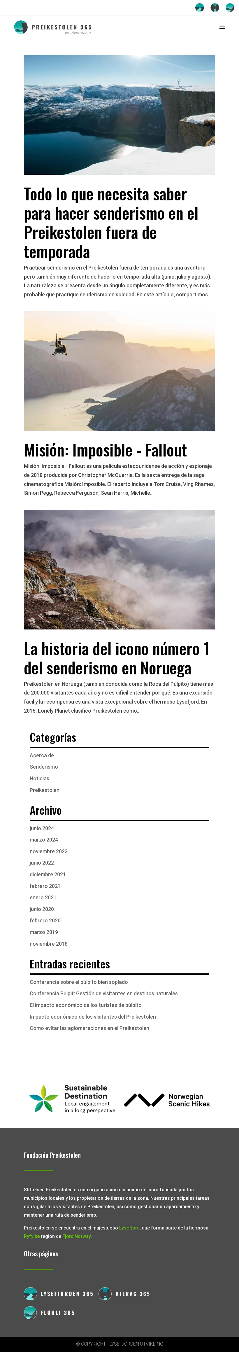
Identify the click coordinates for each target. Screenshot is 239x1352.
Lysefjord (129, 1228)
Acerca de (42, 755)
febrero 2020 (45, 920)
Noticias (39, 778)
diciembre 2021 (48, 874)
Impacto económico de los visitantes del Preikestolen (93, 1017)
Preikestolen (44, 790)
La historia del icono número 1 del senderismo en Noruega (117, 657)
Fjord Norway (76, 1236)
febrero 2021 (45, 886)
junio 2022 (42, 863)
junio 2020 (42, 909)
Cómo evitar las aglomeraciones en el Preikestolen (89, 1028)
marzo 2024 (44, 840)
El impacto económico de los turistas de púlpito (86, 1005)
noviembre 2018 (49, 944)
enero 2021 (43, 897)
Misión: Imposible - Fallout (105, 449)
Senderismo (44, 767)
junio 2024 (42, 828)
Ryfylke (32, 1236)
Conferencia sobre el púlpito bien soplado (79, 982)
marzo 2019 (44, 932)
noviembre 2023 (49, 851)
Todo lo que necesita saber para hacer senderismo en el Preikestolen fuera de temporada (111, 222)
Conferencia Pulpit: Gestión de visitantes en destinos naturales (104, 993)
